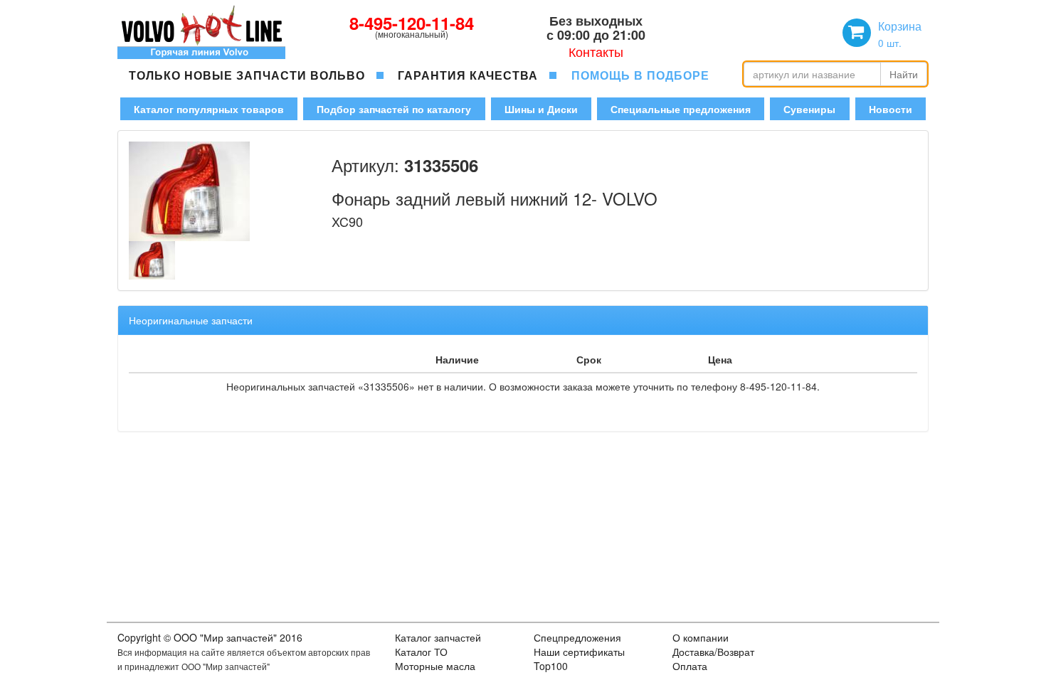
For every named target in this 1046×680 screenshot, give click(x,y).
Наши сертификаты (579, 651)
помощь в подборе (640, 75)
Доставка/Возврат (713, 651)
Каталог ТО (421, 651)
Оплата (689, 666)
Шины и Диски (541, 109)
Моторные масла (435, 666)
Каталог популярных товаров (209, 109)
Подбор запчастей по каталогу (394, 109)
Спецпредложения (577, 637)
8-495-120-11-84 (411, 23)
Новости (890, 109)
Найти (903, 74)
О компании (700, 637)
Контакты (596, 51)
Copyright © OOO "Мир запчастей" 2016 (209, 637)
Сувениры (809, 109)
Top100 (551, 666)
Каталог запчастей (438, 637)
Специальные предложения (681, 109)
